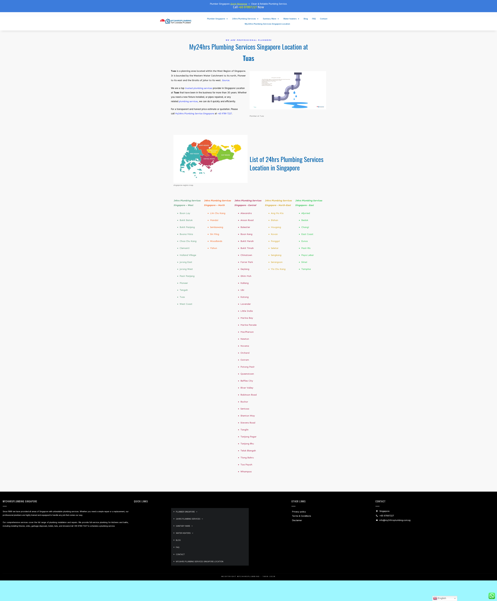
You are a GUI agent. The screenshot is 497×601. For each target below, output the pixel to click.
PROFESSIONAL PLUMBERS (254, 40)
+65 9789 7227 (224, 113)
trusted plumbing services (198, 88)
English (441, 598)
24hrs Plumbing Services (294, 159)
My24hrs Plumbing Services (222, 46)
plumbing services (188, 101)
